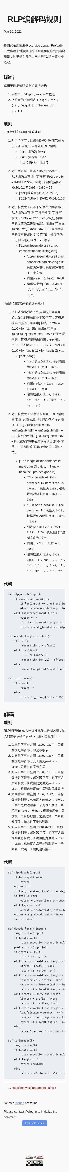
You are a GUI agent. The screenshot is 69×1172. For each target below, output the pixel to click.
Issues (19, 1103)
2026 (40, 1157)
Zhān (29, 1157)
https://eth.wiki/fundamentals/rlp (33, 1087)
